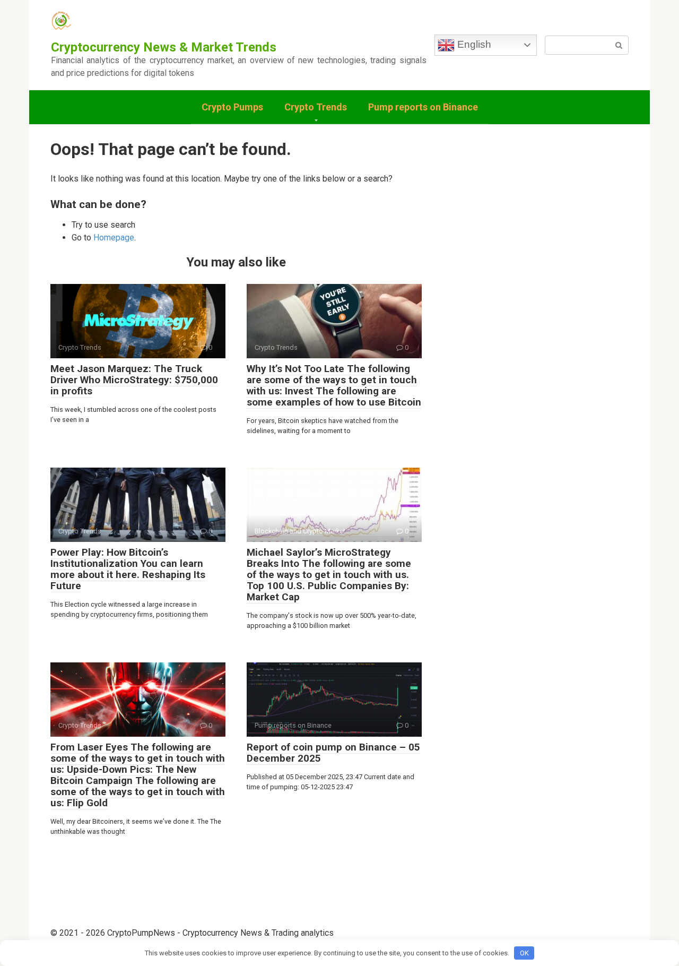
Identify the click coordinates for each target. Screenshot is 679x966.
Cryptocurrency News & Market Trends (163, 47)
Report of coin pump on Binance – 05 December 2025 (333, 752)
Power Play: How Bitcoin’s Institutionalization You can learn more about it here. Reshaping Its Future (127, 569)
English (473, 44)
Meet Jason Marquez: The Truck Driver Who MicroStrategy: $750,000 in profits (134, 380)
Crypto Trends (315, 107)
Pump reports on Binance (423, 107)
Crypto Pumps (232, 107)
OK (524, 953)
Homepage (113, 237)
